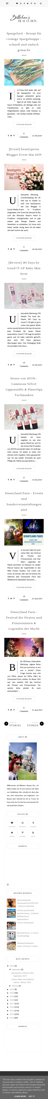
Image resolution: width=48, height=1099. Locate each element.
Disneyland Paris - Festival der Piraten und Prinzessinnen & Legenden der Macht (24, 620)
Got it (32, 1096)
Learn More (20, 1096)
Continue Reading (24, 124)
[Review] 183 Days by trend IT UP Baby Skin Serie (24, 268)
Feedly (33, 836)
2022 (12, 966)
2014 (12, 1014)
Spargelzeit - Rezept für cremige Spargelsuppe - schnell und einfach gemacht (24, 42)
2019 (12, 996)
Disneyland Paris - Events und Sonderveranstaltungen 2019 (24, 502)
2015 (12, 1010)
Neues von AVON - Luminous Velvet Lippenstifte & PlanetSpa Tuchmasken (24, 387)
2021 (12, 989)
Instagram (22, 826)
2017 (12, 1003)
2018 (12, 1000)
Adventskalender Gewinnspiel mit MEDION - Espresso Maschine (27, 903)
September (16, 969)
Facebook (33, 826)
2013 (12, 1018)
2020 (12, 993)
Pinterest (22, 836)
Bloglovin (11, 826)
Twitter (12, 836)
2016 (12, 1007)
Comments (24, 135)
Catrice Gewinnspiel (25, 922)
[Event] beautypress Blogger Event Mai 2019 (24, 152)
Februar (15, 986)
